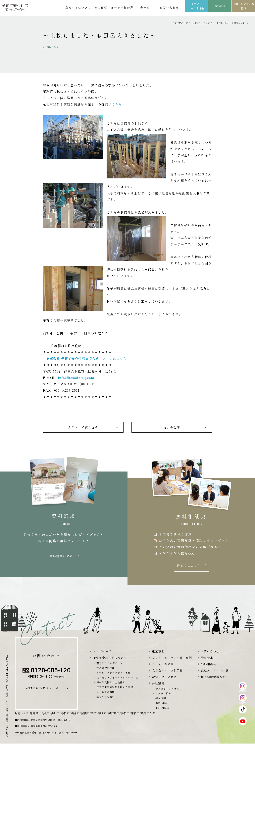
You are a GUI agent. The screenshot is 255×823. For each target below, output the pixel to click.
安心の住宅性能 (105, 668)
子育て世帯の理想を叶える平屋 (114, 687)
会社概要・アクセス (167, 688)
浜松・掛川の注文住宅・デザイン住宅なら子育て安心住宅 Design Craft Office (7, 691)
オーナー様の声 (122, 8)
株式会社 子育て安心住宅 (65, 358)
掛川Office (162, 707)
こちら (117, 104)
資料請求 (220, 6)
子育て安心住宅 (180, 22)
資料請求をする (62, 556)
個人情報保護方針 (213, 677)
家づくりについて (78, 8)
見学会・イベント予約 (196, 6)
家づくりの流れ (105, 696)
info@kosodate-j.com (76, 377)
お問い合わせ (169, 8)
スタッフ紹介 (163, 693)
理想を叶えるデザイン (109, 663)
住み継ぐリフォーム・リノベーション (118, 677)
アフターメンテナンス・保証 (113, 672)
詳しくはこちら (189, 565)
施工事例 (100, 8)
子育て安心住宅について (110, 658)
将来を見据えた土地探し (110, 682)
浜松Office (162, 703)
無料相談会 (208, 664)
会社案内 (146, 8)
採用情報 (160, 698)
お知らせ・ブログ (201, 22)
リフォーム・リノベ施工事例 (172, 658)
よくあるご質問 (105, 691)
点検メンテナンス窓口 (243, 6)
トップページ (102, 651)
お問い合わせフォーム (44, 688)
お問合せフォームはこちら (106, 358)
